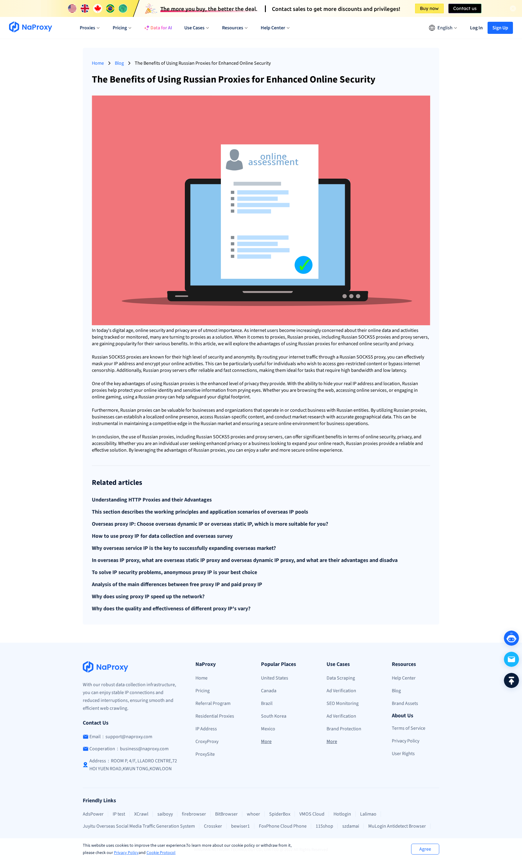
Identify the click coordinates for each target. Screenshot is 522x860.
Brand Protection (344, 728)
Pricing (202, 690)
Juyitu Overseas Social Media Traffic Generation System (139, 826)
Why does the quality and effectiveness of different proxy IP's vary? (171, 608)
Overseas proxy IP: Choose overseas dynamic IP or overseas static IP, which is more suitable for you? (210, 524)
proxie (197, 337)
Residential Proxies (214, 716)
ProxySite (205, 754)
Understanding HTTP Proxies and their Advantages (152, 500)
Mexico (268, 728)
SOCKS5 (366, 337)
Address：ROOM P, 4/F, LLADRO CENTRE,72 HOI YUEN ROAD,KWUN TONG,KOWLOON (133, 765)
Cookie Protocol (161, 853)
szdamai (350, 826)
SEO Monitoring (343, 703)
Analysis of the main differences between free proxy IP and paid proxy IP (177, 584)
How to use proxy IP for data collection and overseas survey (162, 536)
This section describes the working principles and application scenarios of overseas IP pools (200, 512)
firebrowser (194, 814)
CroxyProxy (206, 741)
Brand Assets (405, 703)
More (266, 741)
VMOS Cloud (311, 814)
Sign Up (500, 27)
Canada (268, 690)
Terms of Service (408, 728)
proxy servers (414, 337)
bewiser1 (240, 826)
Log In (476, 27)
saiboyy (165, 814)
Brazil (266, 703)
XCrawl (141, 814)
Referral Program (212, 703)
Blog (119, 63)
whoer (253, 814)
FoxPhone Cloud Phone (283, 826)
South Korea (273, 716)
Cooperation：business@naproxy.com (129, 748)
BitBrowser (226, 814)
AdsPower (93, 814)
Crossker (213, 826)
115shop (324, 826)
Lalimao (368, 814)
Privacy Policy (126, 853)
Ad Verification (341, 690)
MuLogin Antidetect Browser (397, 826)
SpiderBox (279, 814)
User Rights (403, 753)
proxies (277, 337)
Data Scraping (341, 678)
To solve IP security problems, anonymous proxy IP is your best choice (174, 572)
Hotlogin (342, 814)
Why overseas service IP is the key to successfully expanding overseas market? (184, 548)
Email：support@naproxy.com (120, 736)
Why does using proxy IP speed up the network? (148, 596)
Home (98, 63)
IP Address (206, 728)
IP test (119, 814)
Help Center (404, 678)
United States (274, 678)
